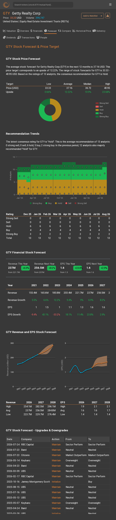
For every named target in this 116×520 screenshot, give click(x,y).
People (43, 37)
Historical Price (83, 31)
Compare (66, 31)
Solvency (100, 31)
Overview (24, 31)
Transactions (28, 37)
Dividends (11, 37)
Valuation (11, 31)
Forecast (52, 31)
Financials (38, 31)
